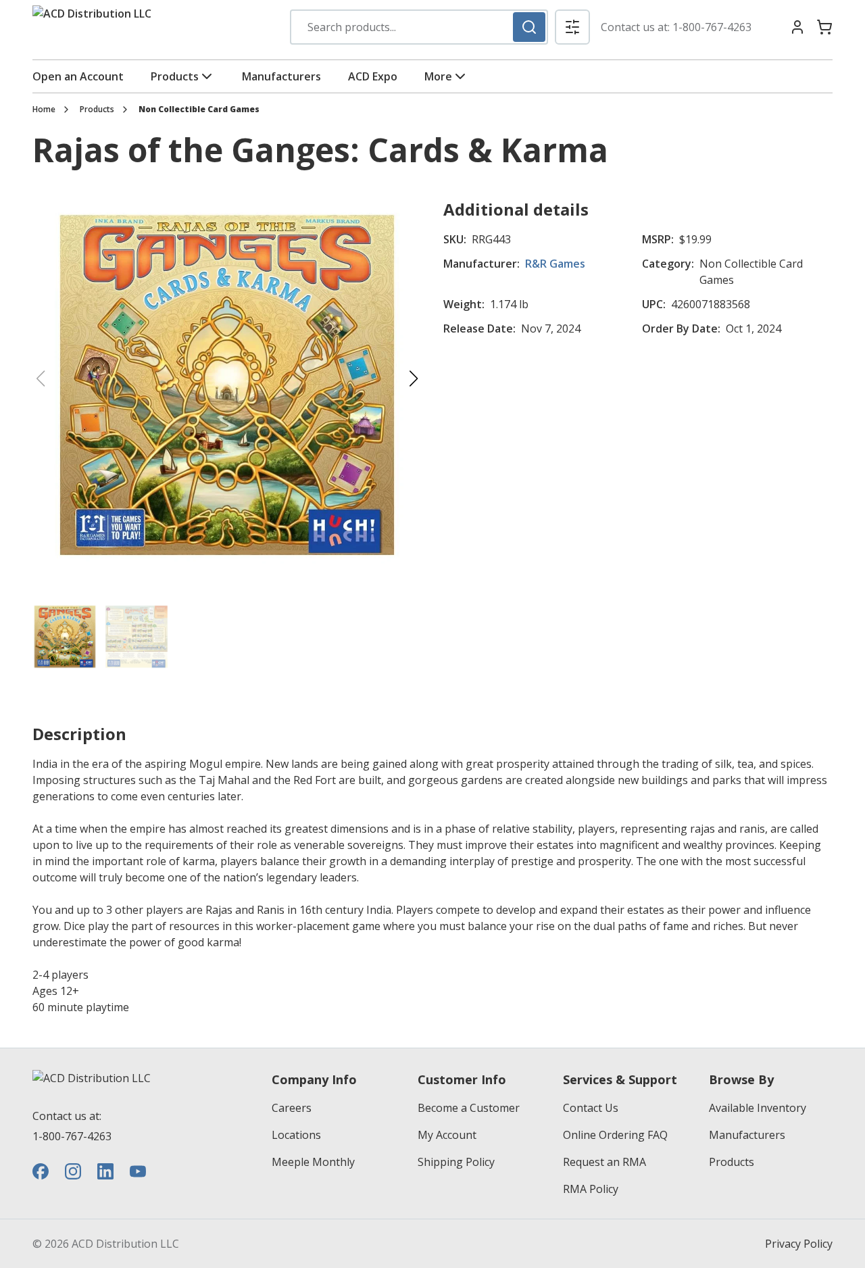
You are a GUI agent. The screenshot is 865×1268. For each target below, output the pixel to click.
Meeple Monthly (313, 1161)
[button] (572, 27)
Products (175, 76)
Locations (296, 1134)
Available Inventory (757, 1107)
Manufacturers (281, 76)
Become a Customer (469, 1107)
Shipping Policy (456, 1161)
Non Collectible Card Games (199, 109)
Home (43, 109)
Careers (292, 1107)
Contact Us (590, 1107)
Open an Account (78, 76)
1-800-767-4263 (711, 27)
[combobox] (419, 27)
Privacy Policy (799, 1243)
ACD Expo (372, 76)
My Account (447, 1134)
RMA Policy (590, 1188)
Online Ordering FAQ (615, 1134)
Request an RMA (604, 1161)
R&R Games (555, 263)
